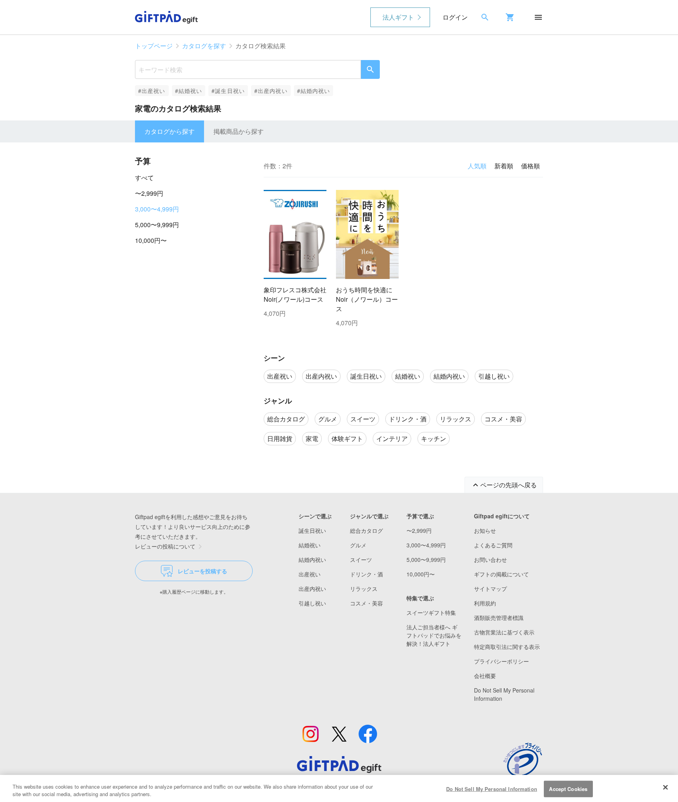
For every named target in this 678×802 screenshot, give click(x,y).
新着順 (503, 165)
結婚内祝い (312, 559)
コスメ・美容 (366, 603)
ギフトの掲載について (501, 574)
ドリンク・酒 (366, 574)
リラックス (363, 588)
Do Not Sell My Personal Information (491, 789)
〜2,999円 (149, 193)
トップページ (154, 45)
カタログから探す (169, 131)
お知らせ (485, 530)
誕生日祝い (312, 530)
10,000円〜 (151, 240)
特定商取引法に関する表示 (507, 647)
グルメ (358, 545)
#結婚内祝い (313, 91)
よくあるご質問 (493, 545)
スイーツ (361, 559)
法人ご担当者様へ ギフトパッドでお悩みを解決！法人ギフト (433, 635)
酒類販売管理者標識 (498, 618)
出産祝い (310, 574)
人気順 (477, 165)
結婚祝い (310, 545)
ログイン (455, 17)
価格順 (530, 165)
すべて (144, 177)
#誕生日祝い (228, 91)
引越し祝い (312, 603)
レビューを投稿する (202, 571)
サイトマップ (490, 588)
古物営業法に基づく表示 (504, 632)
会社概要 (485, 676)
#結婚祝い (188, 91)
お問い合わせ (490, 559)
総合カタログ (366, 530)
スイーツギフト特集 (431, 612)
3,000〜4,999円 (157, 208)
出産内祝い (312, 588)
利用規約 (485, 603)
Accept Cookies (568, 789)
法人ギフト (398, 17)
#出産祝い (152, 91)
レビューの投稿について (165, 546)
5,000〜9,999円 (157, 224)
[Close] (665, 787)
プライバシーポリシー (501, 661)
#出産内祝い (271, 91)
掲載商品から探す (238, 131)
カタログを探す (204, 45)
